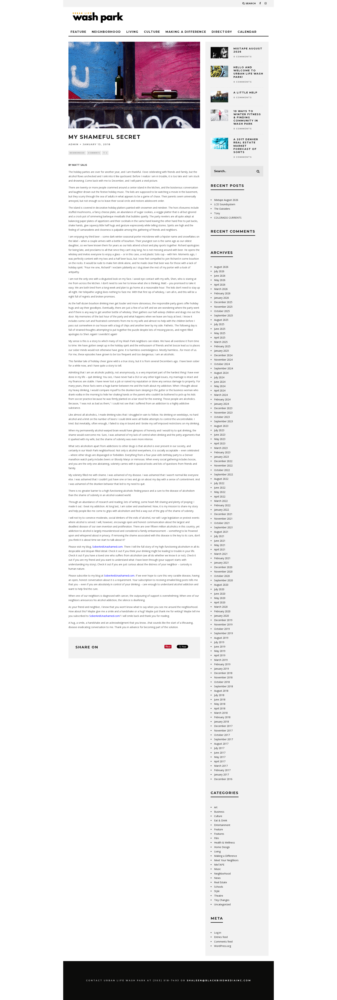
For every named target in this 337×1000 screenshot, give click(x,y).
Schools (218, 886)
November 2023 (223, 412)
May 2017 (219, 757)
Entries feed (221, 937)
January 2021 (221, 562)
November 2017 (223, 730)
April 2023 (219, 443)
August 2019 (221, 637)
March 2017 (221, 765)
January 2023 (221, 456)
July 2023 (219, 430)
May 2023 (219, 439)
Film (216, 838)
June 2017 (219, 752)
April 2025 (219, 337)
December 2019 (223, 620)
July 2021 (219, 536)
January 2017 (221, 774)
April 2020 (219, 602)
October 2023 (222, 417)
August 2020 (221, 584)
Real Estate (220, 882)
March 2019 (221, 660)
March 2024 (221, 394)
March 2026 (221, 289)
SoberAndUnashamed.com (107, 546)
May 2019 (219, 651)
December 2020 (223, 567)
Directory (222, 31)
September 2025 (223, 315)
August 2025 (221, 319)
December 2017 (223, 726)
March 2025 (221, 342)
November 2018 (223, 677)
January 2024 (221, 403)
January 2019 (221, 668)
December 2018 (223, 673)
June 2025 (219, 328)
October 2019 (222, 628)
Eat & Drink (220, 820)
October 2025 (222, 311)
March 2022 (221, 501)
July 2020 (219, 589)
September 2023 (223, 421)
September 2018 (223, 686)
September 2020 (223, 580)
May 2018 (219, 704)
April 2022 (219, 496)
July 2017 (219, 748)
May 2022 (219, 492)
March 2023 (221, 448)
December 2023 (223, 408)
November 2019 (223, 624)
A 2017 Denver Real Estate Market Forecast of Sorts (245, 146)
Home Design (222, 847)
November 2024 (223, 359)
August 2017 (221, 743)
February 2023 (222, 452)
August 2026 (221, 267)
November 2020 (223, 571)
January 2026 (221, 297)
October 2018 (222, 682)
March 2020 (221, 606)
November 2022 (223, 465)
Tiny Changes (221, 900)
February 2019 (222, 664)
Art (215, 807)
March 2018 (221, 712)
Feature (78, 31)
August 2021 (221, 531)
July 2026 (219, 271)
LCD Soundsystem (224, 204)
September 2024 (223, 368)
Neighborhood (106, 31)
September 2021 (223, 527)
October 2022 (222, 470)
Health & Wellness (224, 842)
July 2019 (219, 642)
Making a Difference (186, 31)
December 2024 (223, 355)
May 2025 (219, 333)
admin (73, 144)
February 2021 (222, 558)
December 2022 (223, 461)
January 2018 (221, 721)
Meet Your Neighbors (226, 860)
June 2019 (219, 646)
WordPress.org (222, 946)
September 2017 (223, 739)
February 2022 (222, 505)
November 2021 (223, 518)
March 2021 (221, 553)
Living (132, 31)
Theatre (218, 895)
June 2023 (219, 434)
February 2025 (222, 346)
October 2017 (222, 735)
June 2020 (219, 593)
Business (219, 811)
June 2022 (219, 487)
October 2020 (222, 576)
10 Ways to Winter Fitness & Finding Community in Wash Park (247, 118)
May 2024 (219, 386)
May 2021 (219, 545)
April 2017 (219, 761)
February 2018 (222, 717)
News (217, 878)
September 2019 (223, 633)
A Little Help (245, 92)
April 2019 (219, 655)
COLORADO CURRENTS (228, 217)
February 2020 (222, 611)
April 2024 (219, 390)
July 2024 (219, 377)
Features (219, 833)
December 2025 (223, 302)
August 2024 (221, 372)
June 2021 (219, 540)
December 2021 (223, 514)
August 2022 (221, 478)
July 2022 (219, 483)
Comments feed (223, 941)
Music (217, 869)
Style (217, 891)
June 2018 (219, 699)
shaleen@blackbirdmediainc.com (219, 980)
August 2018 (221, 690)
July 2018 (219, 695)
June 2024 (219, 381)
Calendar (247, 31)
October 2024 (222, 364)
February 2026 (222, 293)
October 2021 (222, 523)
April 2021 (219, 549)
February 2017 (222, 770)
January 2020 (221, 615)
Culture (152, 31)
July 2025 (219, 324)
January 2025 (221, 350)
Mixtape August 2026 (226, 200)
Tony (217, 213)
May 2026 (219, 280)
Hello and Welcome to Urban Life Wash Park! (248, 72)
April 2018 (219, 708)
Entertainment (222, 825)
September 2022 (223, 474)
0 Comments (94, 153)
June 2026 (219, 275)
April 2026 (219, 284)
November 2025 (223, 306)
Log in (217, 932)
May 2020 (219, 598)
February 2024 (222, 399)
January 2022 (221, 509)
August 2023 (221, 426)
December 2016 (223, 779)
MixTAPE (219, 864)
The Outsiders (222, 208)
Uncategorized (222, 904)
